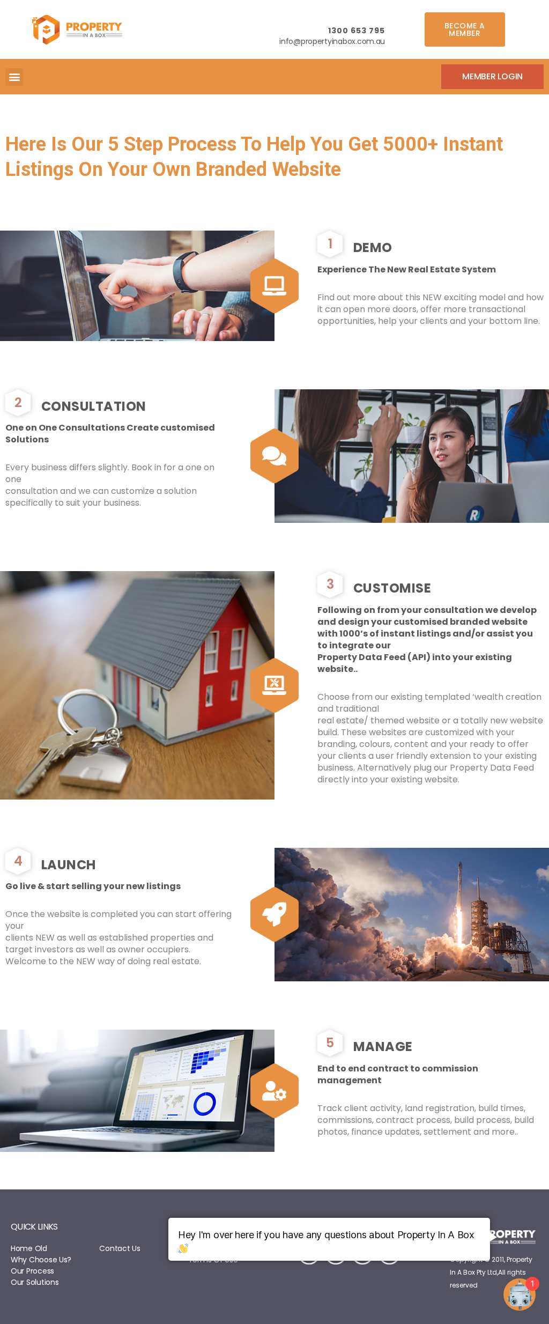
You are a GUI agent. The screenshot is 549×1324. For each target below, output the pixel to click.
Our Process (32, 1271)
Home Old (29, 1248)
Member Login (492, 76)
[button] (465, 29)
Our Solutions (35, 1282)
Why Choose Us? (41, 1259)
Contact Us (119, 1248)
